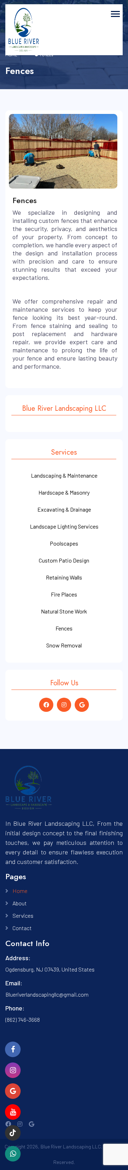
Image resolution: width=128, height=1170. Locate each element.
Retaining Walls (64, 577)
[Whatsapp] (13, 1070)
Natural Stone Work (64, 611)
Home (19, 890)
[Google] (13, 1091)
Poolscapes (64, 543)
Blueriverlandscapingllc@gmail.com (47, 994)
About (19, 903)
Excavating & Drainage (64, 509)
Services (22, 915)
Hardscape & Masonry (64, 492)
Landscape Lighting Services (64, 526)
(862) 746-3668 (22, 1019)
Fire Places (64, 594)
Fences (64, 628)
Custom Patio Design (64, 560)
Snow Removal (64, 645)
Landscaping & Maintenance (64, 475)
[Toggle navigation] (115, 14)
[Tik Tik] (13, 1133)
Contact (22, 927)
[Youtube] (13, 1112)
